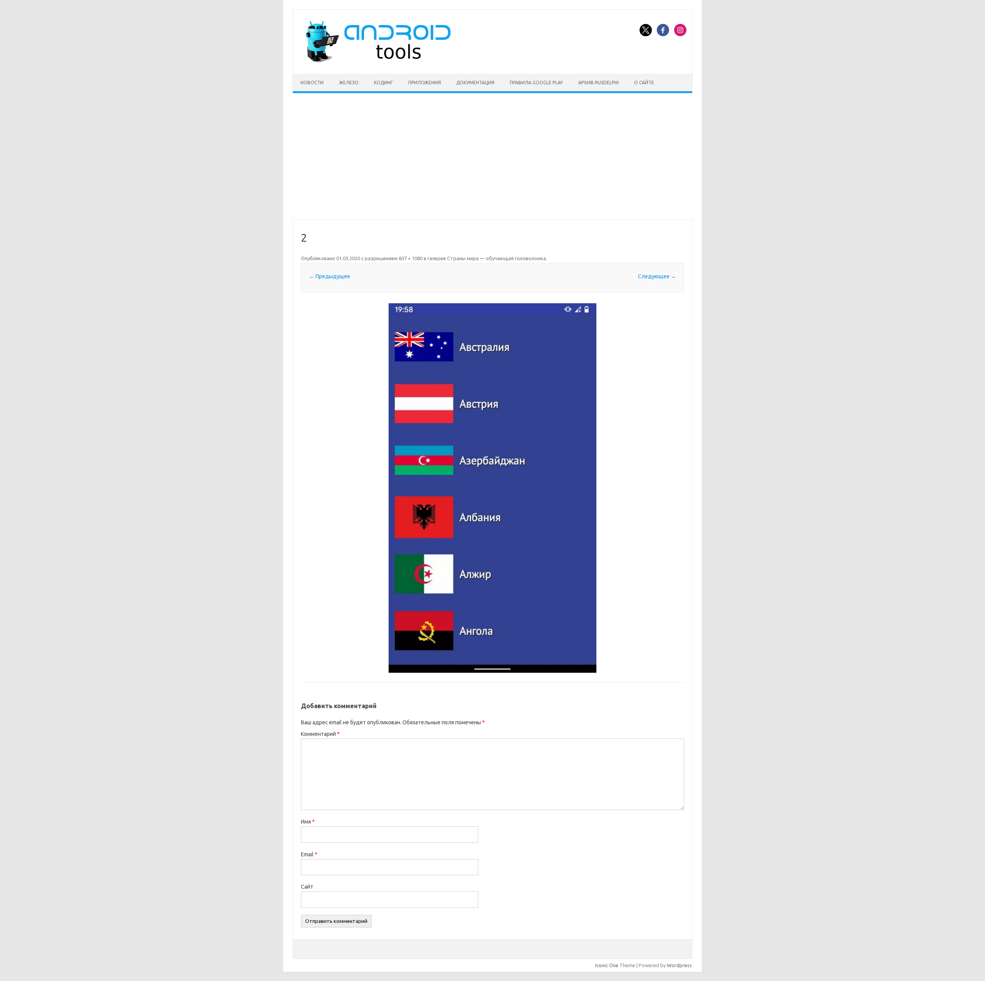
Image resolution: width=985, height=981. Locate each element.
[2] (492, 488)
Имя (308, 822)
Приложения (424, 82)
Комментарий (320, 734)
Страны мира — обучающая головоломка (496, 258)
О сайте (644, 82)
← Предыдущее (329, 276)
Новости (312, 82)
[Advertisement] (492, 156)
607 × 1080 (410, 258)
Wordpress (679, 965)
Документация (475, 82)
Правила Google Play (536, 82)
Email (309, 854)
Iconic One (606, 965)
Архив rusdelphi (598, 82)
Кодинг (383, 82)
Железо (349, 82)
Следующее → (657, 276)
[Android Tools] (377, 61)
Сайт (307, 887)
